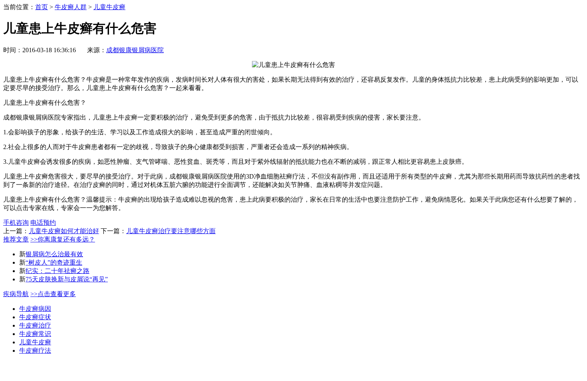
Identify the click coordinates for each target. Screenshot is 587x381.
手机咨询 (16, 222)
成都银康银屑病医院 (135, 50)
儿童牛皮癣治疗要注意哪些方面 (171, 231)
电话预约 (43, 222)
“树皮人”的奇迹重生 (54, 262)
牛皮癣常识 (35, 333)
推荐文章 (16, 239)
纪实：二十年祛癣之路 (57, 270)
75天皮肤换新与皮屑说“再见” (67, 279)
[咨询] (293, 64)
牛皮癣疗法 (35, 350)
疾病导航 (16, 294)
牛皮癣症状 (35, 317)
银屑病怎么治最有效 (54, 254)
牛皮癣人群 (71, 7)
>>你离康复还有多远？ (62, 239)
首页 (41, 7)
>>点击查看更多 (53, 294)
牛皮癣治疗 (35, 325)
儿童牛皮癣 (109, 7)
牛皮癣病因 (35, 308)
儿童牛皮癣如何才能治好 (64, 231)
